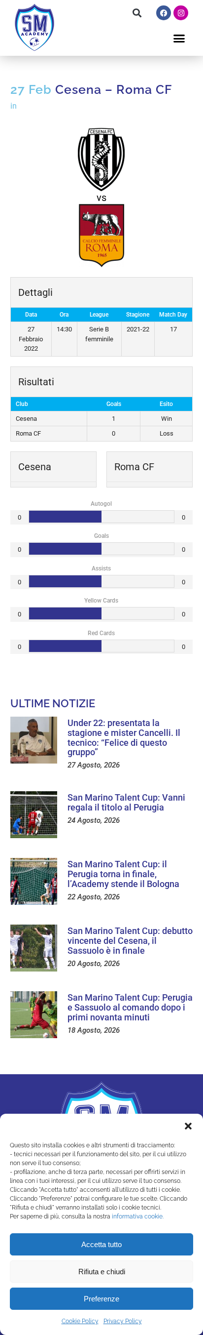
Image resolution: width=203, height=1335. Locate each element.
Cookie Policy (80, 1321)
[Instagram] (180, 12)
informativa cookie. (138, 1216)
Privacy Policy (122, 1321)
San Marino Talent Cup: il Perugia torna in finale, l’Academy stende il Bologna (123, 874)
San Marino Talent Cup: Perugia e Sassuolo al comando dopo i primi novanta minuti (130, 1007)
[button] (188, 1126)
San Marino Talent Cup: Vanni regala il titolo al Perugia (126, 802)
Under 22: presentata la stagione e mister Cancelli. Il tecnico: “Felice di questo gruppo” (124, 737)
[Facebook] (163, 12)
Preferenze (101, 1299)
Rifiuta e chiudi (101, 1271)
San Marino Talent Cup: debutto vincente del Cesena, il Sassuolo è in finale (130, 941)
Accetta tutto (101, 1244)
